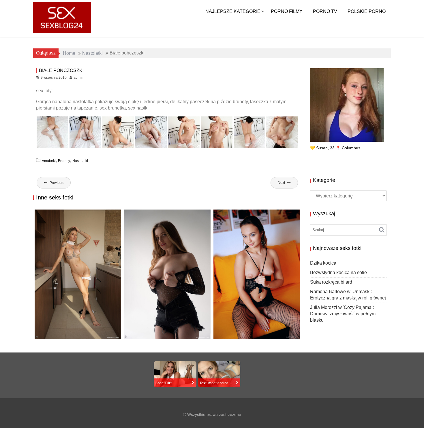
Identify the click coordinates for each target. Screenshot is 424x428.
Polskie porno (367, 11)
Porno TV (325, 11)
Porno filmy (287, 11)
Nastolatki (80, 161)
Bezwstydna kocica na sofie (163, 338)
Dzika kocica (52, 338)
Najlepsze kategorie (232, 11)
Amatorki (49, 161)
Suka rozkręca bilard (244, 333)
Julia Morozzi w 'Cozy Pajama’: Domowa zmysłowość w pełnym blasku (343, 314)
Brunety (64, 161)
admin (78, 78)
